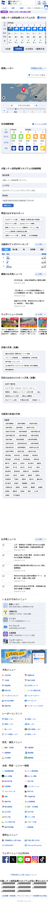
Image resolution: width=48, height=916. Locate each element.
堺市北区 (17, 459)
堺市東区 (26, 455)
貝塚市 (7, 467)
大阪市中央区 (31, 451)
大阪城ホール (36, 400)
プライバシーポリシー (24, 896)
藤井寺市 (40, 479)
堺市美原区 (26, 459)
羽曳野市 (8, 479)
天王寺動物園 (33, 235)
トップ (4, 8)
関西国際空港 (9, 369)
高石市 (31, 479)
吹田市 (22, 463)
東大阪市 (8, 483)
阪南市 (18, 487)
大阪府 (21, 8)
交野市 (33, 483)
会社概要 (5, 896)
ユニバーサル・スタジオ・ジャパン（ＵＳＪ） (20, 388)
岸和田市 (36, 459)
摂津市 (24, 479)
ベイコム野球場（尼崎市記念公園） (16, 231)
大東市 (15, 475)
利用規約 (13, 896)
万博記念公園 (24, 400)
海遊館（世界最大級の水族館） (31, 219)
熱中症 (6, 136)
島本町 (25, 487)
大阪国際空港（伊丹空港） (30, 358)
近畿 (13, 8)
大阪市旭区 (8, 439)
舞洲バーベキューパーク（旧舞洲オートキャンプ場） (22, 227)
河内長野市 (35, 471)
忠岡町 (7, 491)
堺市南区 (8, 459)
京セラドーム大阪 (11, 223)
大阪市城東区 (20, 439)
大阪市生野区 (34, 435)
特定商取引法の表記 (40, 896)
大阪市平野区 (9, 451)
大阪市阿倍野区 (32, 439)
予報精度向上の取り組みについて (23, 875)
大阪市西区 (8, 427)
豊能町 (33, 487)
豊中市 (7, 463)
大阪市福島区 (21, 423)
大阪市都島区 (9, 423)
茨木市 (30, 467)
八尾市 (38, 467)
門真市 (16, 479)
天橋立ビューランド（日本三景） (23, 392)
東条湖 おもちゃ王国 (12, 396)
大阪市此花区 (33, 423)
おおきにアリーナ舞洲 (27, 223)
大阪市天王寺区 (10, 431)
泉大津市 (31, 463)
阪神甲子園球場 (10, 384)
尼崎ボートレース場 (11, 235)
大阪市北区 (20, 451)
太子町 (36, 491)
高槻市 (39, 463)
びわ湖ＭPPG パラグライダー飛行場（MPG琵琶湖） (22, 365)
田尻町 (22, 491)
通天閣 (23, 235)
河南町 (7, 495)
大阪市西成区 (34, 443)
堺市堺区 (8, 455)
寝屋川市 (26, 471)
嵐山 (39, 392)
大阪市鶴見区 (21, 447)
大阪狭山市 (8, 487)
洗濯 (6, 148)
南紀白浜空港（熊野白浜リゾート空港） (18, 354)
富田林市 (17, 471)
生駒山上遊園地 (27, 396)
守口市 (15, 467)
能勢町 (40, 487)
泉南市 (16, 483)
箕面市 (30, 475)
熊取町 (15, 491)
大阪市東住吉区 (22, 443)
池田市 (15, 463)
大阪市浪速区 (23, 431)
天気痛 (6, 142)
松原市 (7, 475)
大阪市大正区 (30, 427)
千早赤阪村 (16, 495)
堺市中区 (17, 455)
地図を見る (7, 205)
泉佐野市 (8, 471)
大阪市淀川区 (9, 447)
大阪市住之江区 (34, 447)
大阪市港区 (19, 427)
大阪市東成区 (23, 435)
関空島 (9, 267)
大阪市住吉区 (9, 443)
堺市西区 (35, 455)
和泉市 (22, 475)
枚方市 (22, 467)
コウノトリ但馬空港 (11, 358)
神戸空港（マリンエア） (13, 362)
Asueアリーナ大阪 (11, 219)
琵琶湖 (7, 392)
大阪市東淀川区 (10, 435)
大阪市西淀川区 (35, 431)
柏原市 (38, 475)
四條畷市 (24, 483)
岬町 (29, 491)
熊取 (8, 258)
